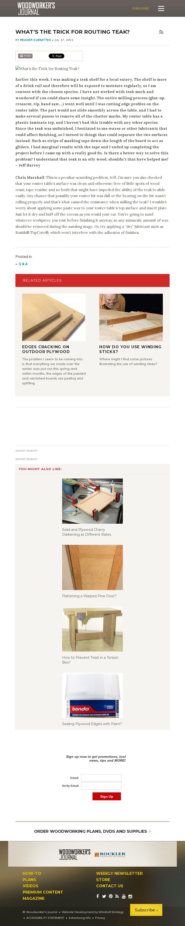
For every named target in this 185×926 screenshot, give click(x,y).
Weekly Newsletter (119, 873)
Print (27, 56)
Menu (161, 8)
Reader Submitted (35, 40)
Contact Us (109, 886)
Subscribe (140, 8)
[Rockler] (110, 855)
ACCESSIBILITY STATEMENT (45, 918)
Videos (30, 886)
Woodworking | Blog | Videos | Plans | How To (36, 8)
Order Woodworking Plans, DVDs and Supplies (90, 831)
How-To (32, 873)
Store (103, 880)
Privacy (100, 918)
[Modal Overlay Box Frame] (92, 772)
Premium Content (43, 892)
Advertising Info (80, 918)
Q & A (23, 264)
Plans (29, 880)
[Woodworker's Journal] (74, 855)
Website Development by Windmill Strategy (93, 912)
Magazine (34, 898)
